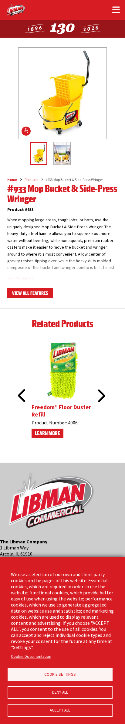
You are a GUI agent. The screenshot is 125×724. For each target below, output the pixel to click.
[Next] (100, 396)
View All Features (30, 293)
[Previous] (20, 388)
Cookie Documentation (31, 656)
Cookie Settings (60, 674)
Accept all (60, 710)
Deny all (60, 692)
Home (12, 179)
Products (31, 179)
